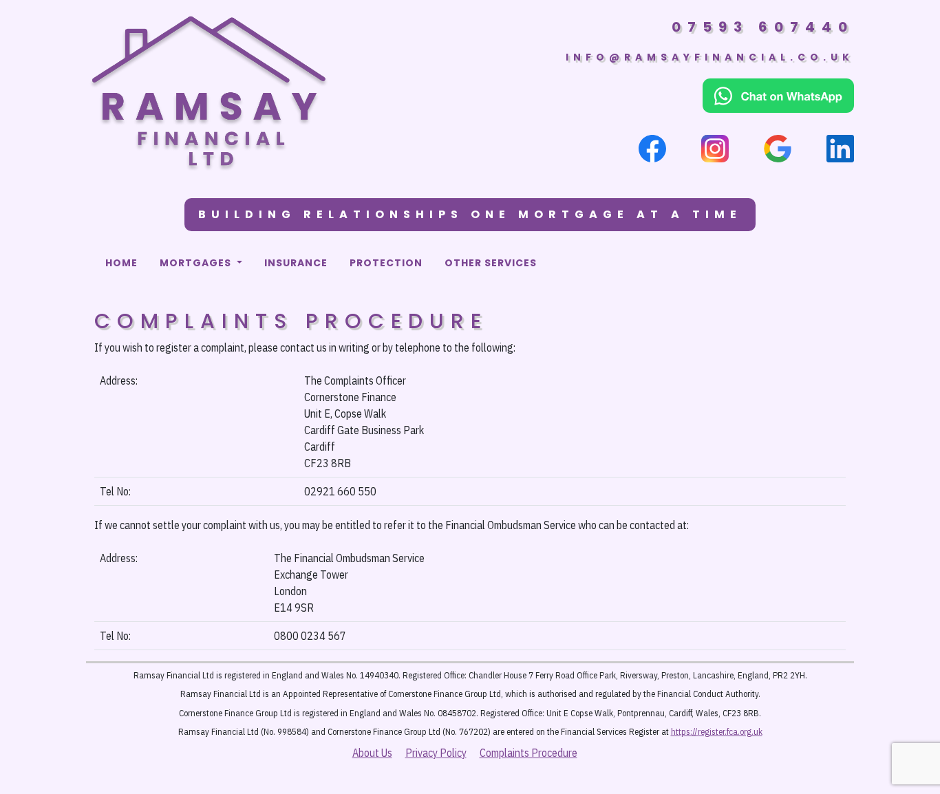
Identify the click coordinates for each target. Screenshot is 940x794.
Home (121, 263)
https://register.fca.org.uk (716, 732)
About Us (372, 753)
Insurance (296, 263)
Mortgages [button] (197, 263)
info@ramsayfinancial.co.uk (710, 57)
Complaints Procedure (528, 753)
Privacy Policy (436, 753)
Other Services (491, 263)
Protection (386, 263)
